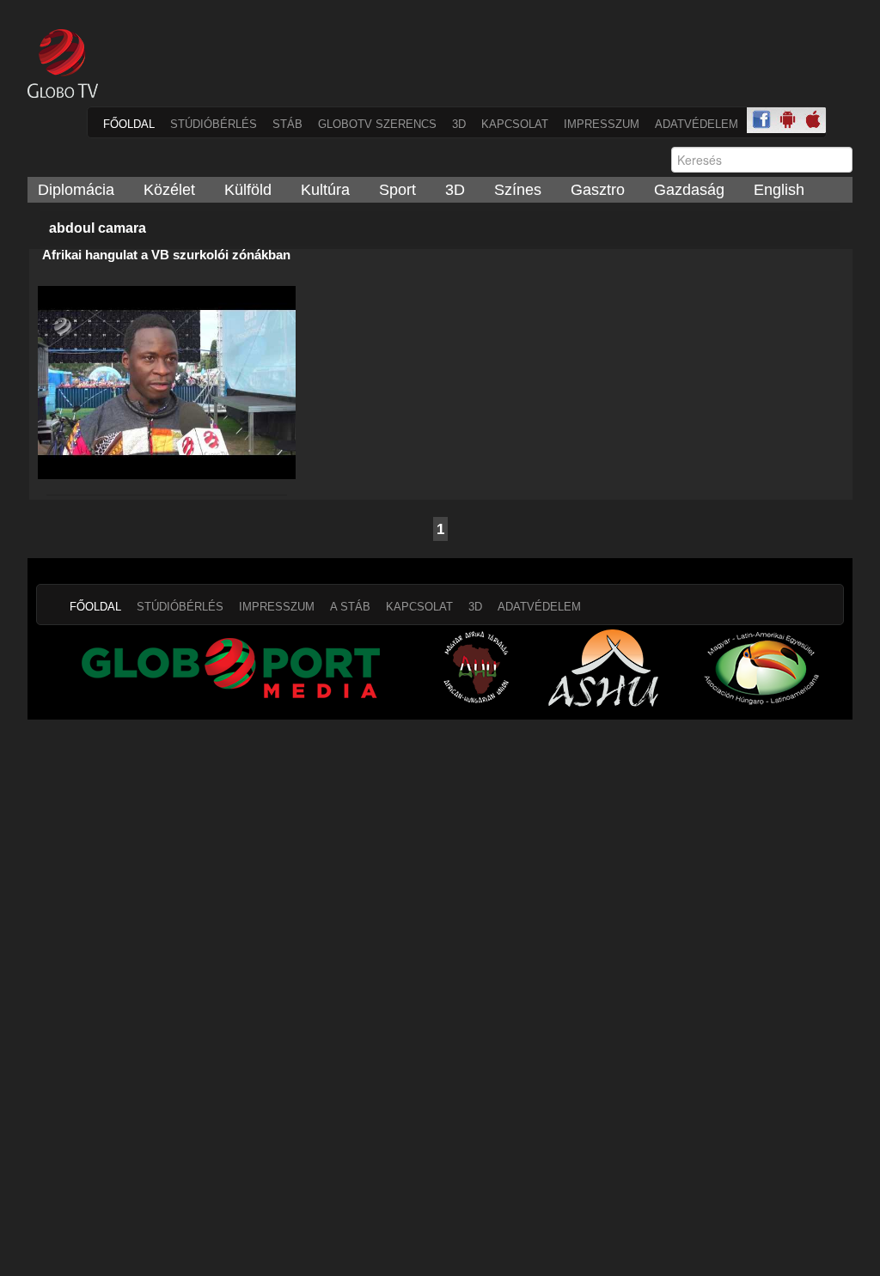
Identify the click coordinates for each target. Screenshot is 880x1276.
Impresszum (601, 124)
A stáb (350, 606)
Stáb (287, 124)
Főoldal (129, 124)
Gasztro (598, 189)
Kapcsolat (514, 124)
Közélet (169, 189)
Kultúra (325, 189)
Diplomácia (76, 189)
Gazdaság (689, 189)
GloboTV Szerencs (377, 124)
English (779, 189)
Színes (517, 189)
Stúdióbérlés (213, 124)
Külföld (248, 189)
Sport (397, 189)
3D (459, 124)
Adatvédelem (696, 124)
